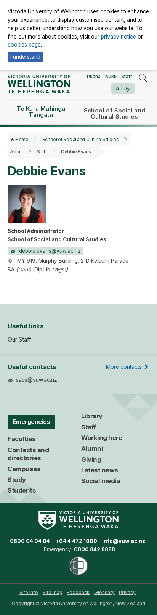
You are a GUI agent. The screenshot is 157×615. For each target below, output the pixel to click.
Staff (126, 76)
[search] (142, 78)
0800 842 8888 (94, 549)
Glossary (104, 592)
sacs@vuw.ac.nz (36, 380)
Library (92, 416)
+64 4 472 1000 (76, 541)
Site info (28, 592)
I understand (25, 57)
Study (17, 479)
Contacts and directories (28, 454)
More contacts (124, 367)
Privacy (127, 592)
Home (21, 139)
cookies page (24, 45)
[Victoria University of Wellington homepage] (39, 84)
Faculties (22, 439)
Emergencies (31, 422)
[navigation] (142, 90)
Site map (52, 592)
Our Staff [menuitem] (19, 339)
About (16, 151)
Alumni (92, 448)
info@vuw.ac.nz (123, 541)
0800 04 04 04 (30, 541)
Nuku (111, 76)
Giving (91, 459)
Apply (123, 88)
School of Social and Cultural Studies (80, 139)
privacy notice (118, 37)
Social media (100, 481)
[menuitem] (28, 592)
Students (22, 490)
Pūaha (94, 76)
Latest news (99, 470)
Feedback (78, 592)
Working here (101, 438)
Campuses (24, 469)
